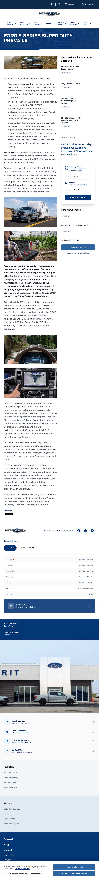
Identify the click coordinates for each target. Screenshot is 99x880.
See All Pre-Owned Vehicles (78, 253)
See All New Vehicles (78, 247)
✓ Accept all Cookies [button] (74, 867)
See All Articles (69, 137)
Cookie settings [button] (22, 869)
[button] (52, 4)
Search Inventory (78, 197)
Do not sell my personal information (25, 874)
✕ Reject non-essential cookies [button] (74, 873)
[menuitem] (12, 23)
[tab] (10, 548)
